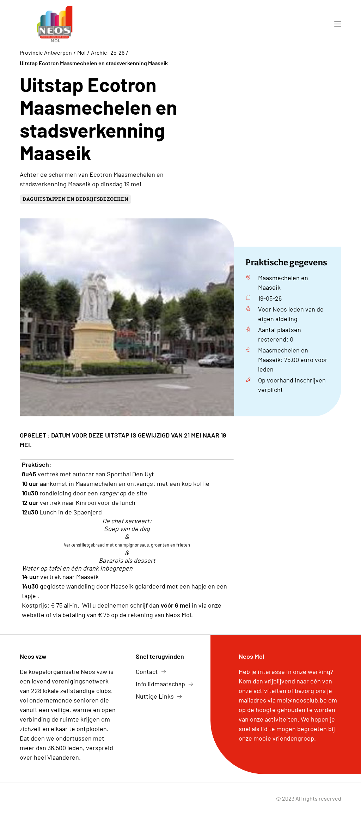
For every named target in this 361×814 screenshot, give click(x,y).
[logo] (55, 24)
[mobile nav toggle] (335, 24)
